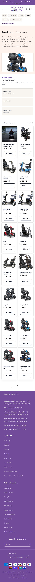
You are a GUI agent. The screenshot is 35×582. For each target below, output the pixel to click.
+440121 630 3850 (21, 425)
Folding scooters (12, 15)
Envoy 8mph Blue (24, 335)
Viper (5, 241)
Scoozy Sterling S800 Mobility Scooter (9, 145)
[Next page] (23, 386)
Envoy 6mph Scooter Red (9, 367)
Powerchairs (5, 19)
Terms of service (13, 575)
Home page (7, 441)
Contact (6, 454)
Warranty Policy (8, 527)
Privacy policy (29, 572)
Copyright (7, 523)
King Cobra (6, 305)
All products (7, 463)
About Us (6, 449)
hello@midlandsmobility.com (17, 429)
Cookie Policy (8, 519)
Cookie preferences (9, 532)
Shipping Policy (8, 501)
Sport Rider (23, 241)
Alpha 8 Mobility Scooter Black (24, 210)
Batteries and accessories (16, 19)
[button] (4, 9)
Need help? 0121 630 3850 (8, 23)
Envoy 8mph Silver (24, 305)
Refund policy (20, 572)
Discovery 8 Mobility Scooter (25, 145)
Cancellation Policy (9, 514)
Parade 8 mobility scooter (24, 177)
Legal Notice (7, 488)
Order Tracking (8, 467)
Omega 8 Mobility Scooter (8, 177)
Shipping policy (23, 575)
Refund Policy (8, 505)
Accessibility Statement (10, 471)
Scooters (4, 15)
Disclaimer (7, 445)
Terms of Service (8, 492)
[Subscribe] (28, 544)
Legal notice (24, 578)
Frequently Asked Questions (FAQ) (13, 476)
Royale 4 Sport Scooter (26, 272)
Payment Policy (8, 510)
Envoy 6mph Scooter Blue (25, 367)
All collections (8, 458)
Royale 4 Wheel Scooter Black (7, 273)
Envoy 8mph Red (8, 335)
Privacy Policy (8, 497)
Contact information (14, 578)
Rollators (28, 15)
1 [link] (12, 386)
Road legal (21, 15)
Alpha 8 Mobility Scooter (8, 210)
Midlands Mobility (10, 572)
